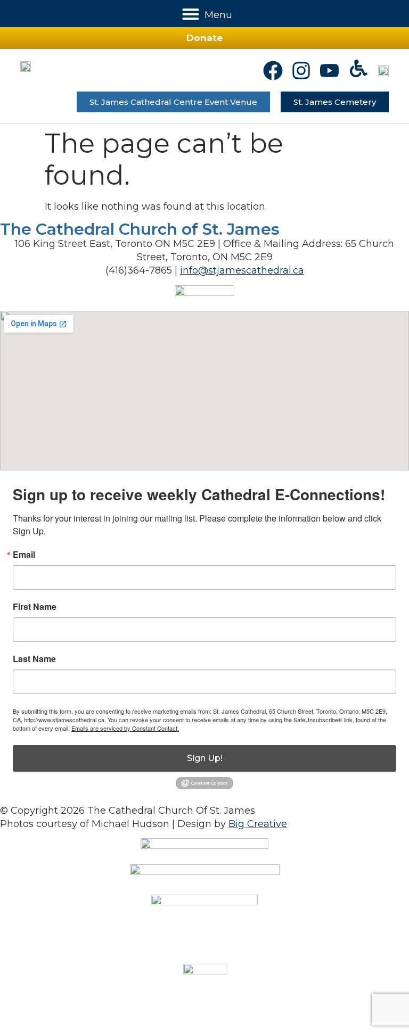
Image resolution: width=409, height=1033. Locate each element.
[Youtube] (329, 70)
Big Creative (257, 824)
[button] (190, 13)
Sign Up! (205, 758)
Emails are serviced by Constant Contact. (125, 728)
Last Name (34, 659)
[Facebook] (273, 70)
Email (24, 554)
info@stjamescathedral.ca (242, 270)
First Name (34, 606)
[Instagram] (301, 70)
